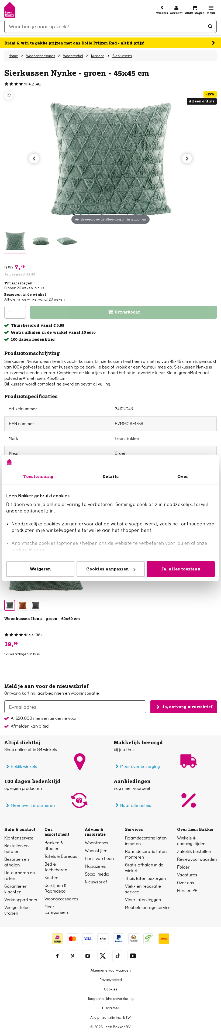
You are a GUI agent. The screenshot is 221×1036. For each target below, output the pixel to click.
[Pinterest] (72, 956)
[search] (110, 26)
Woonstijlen (96, 850)
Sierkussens (122, 56)
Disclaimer (110, 1008)
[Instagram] (87, 956)
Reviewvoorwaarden (197, 859)
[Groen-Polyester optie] (9, 605)
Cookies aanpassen (107, 569)
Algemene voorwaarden (111, 970)
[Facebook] (57, 956)
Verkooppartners (20, 899)
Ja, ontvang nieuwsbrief (187, 707)
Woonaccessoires (40, 56)
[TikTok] (117, 956)
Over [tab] (182, 476)
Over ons (185, 882)
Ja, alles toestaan (181, 569)
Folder (183, 867)
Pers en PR (187, 890)
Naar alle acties (135, 805)
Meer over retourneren (33, 805)
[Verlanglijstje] (8, 95)
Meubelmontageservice (148, 907)
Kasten (51, 877)
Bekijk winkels (24, 766)
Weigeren (40, 569)
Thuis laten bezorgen (145, 878)
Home (13, 56)
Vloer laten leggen (143, 899)
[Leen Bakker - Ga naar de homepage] (9, 10)
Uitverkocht (127, 312)
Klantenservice (18, 838)
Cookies (110, 989)
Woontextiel (73, 56)
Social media (97, 874)
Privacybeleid (110, 980)
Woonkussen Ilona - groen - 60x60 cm (42, 619)
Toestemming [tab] (38, 476)
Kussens (97, 56)
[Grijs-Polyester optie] (35, 605)
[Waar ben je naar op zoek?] (210, 26)
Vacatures (187, 874)
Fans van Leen (99, 858)
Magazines (95, 866)
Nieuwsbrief (96, 881)
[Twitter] (102, 956)
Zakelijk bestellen (194, 851)
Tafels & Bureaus (60, 856)
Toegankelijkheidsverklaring (111, 998)
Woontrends (96, 842)
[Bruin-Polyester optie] (22, 605)
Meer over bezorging (140, 766)
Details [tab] (110, 476)
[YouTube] (132, 956)
